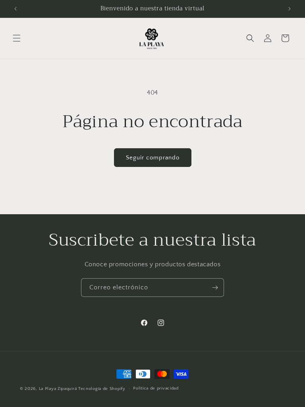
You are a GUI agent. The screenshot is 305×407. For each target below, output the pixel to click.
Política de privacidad (155, 388)
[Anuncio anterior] (15, 8)
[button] (16, 38)
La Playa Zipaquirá (58, 388)
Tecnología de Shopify (101, 388)
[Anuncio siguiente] (289, 8)
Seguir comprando (153, 157)
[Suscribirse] (215, 287)
